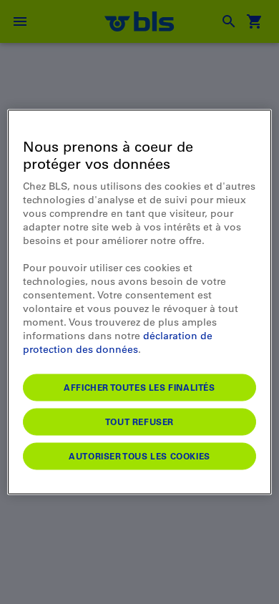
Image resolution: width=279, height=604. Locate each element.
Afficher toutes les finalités (139, 387)
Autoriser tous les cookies (139, 456)
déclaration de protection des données (117, 342)
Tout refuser (139, 421)
